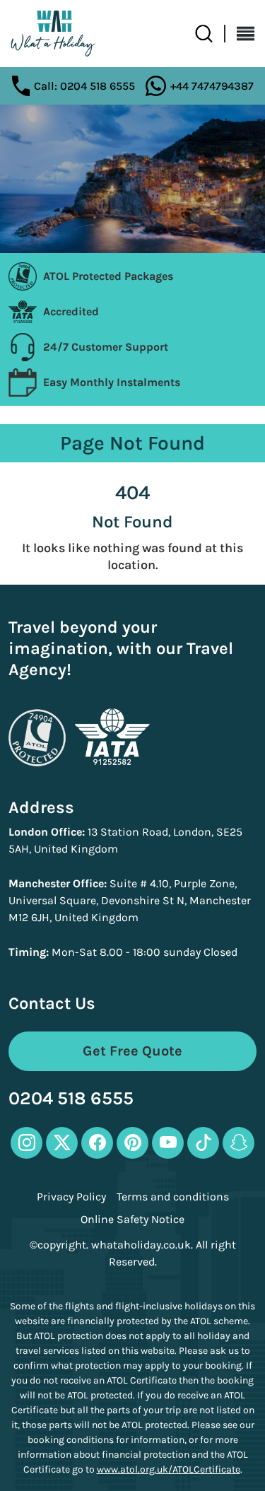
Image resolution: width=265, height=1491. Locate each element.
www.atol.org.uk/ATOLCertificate (168, 1469)
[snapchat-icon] (238, 1143)
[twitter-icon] (62, 1143)
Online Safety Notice (132, 1219)
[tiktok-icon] (203, 1143)
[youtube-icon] (168, 1143)
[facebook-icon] (97, 1143)
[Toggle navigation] (239, 33)
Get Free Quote (132, 1051)
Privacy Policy (71, 1197)
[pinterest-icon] (132, 1143)
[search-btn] (210, 33)
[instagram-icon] (26, 1143)
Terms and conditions (173, 1197)
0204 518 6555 (71, 1099)
